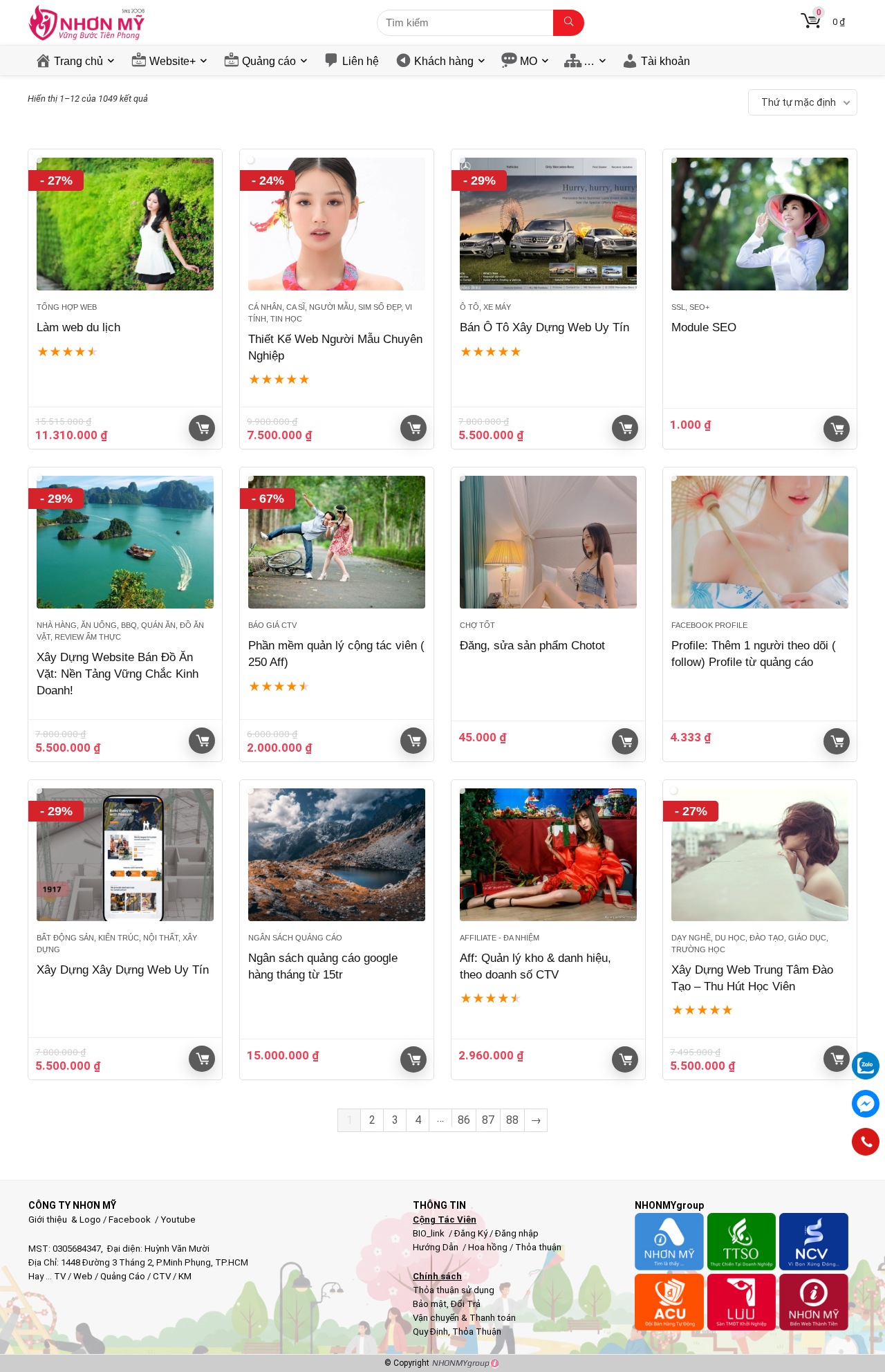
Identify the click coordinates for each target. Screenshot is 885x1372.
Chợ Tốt (477, 625)
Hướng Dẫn (436, 1247)
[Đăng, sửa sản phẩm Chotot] (548, 542)
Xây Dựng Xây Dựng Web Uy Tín (123, 969)
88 (512, 1120)
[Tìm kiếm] (568, 23)
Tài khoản (665, 61)
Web (83, 1276)
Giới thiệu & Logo (64, 1219)
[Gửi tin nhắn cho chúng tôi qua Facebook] (865, 1104)
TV (59, 1276)
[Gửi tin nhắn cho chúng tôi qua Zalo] (865, 1058)
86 (464, 1120)
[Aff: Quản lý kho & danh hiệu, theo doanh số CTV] (548, 854)
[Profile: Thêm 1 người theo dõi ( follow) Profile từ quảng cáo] (759, 542)
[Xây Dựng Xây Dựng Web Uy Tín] (125, 854)
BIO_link (430, 1233)
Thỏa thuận (537, 1247)
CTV (162, 1276)
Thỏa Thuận (475, 1331)
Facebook (130, 1219)
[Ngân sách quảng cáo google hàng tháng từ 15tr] (336, 854)
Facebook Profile (709, 625)
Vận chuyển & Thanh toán (464, 1318)
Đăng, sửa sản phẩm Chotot (532, 645)
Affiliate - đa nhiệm (499, 938)
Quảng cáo (269, 61)
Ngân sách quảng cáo (295, 938)
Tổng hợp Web (67, 307)
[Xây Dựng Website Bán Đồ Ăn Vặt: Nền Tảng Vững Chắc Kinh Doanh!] (125, 542)
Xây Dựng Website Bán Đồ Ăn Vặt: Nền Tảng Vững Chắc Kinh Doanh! (117, 674)
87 (488, 1120)
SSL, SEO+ (690, 307)
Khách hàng (444, 61)
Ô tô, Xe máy (485, 307)
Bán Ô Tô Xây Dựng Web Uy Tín (544, 327)
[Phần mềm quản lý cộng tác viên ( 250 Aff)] (336, 542)
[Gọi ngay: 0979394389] (865, 1142)
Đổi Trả (466, 1304)
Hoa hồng (487, 1247)
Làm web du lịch (78, 327)
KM (185, 1276)
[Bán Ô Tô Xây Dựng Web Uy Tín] (548, 224)
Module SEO (703, 327)
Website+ (172, 61)
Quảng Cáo (122, 1276)
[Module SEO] (759, 224)
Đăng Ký (472, 1233)
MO (528, 61)
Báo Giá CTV (272, 625)
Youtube (178, 1219)
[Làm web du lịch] (125, 224)
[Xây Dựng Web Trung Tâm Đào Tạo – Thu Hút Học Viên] (759, 854)
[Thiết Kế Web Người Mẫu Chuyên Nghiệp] (336, 224)
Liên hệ (360, 61)
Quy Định (430, 1331)
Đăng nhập (517, 1233)
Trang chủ (78, 61)
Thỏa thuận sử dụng (453, 1290)
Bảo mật (430, 1304)
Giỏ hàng (202, 428)
